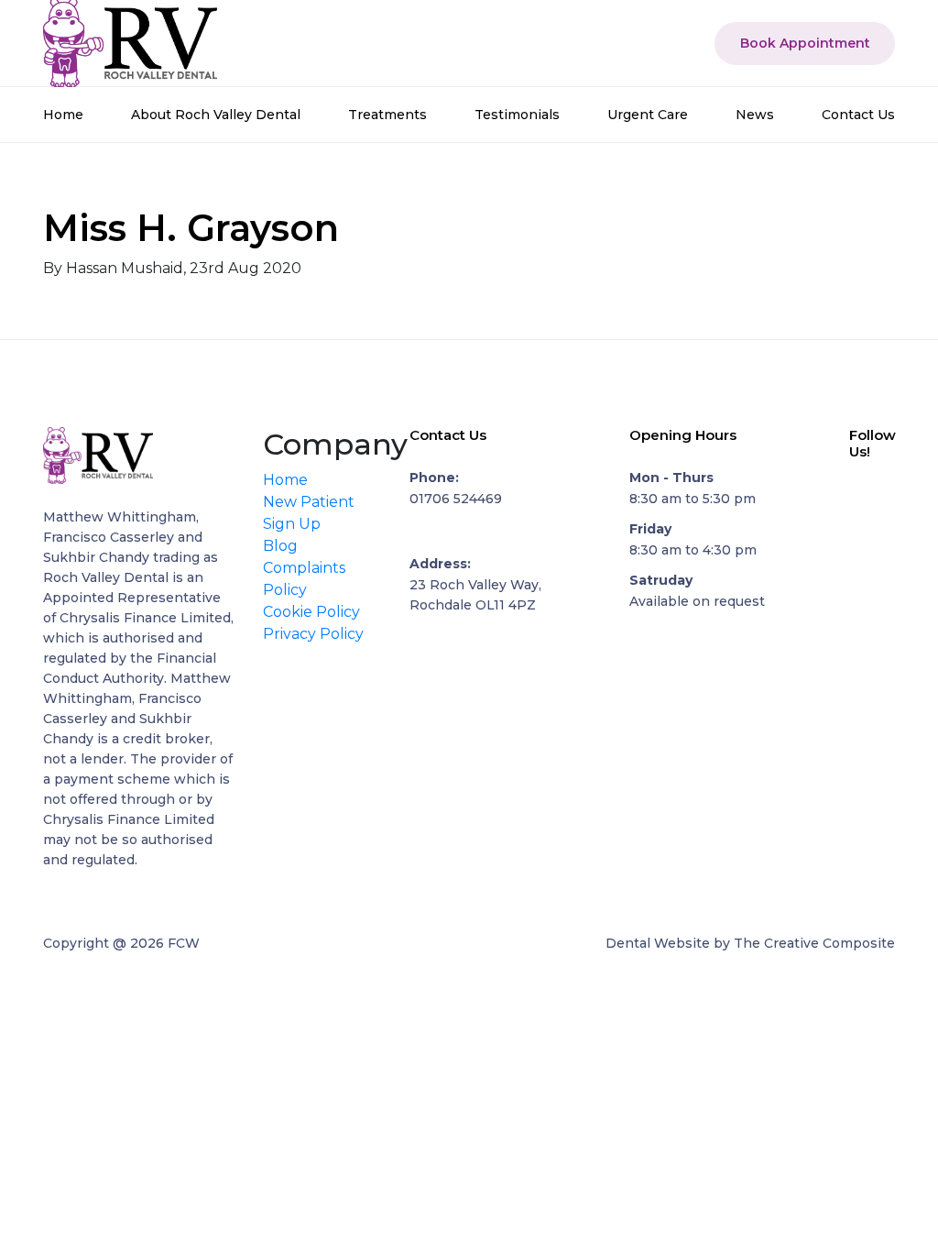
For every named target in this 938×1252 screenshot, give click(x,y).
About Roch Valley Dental (215, 114)
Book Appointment (805, 43)
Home (63, 114)
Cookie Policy (311, 612)
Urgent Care (647, 114)
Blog (280, 546)
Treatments (387, 114)
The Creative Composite (814, 943)
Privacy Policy (313, 633)
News (755, 114)
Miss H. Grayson (191, 227)
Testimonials (517, 114)
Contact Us (858, 114)
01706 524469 (455, 498)
